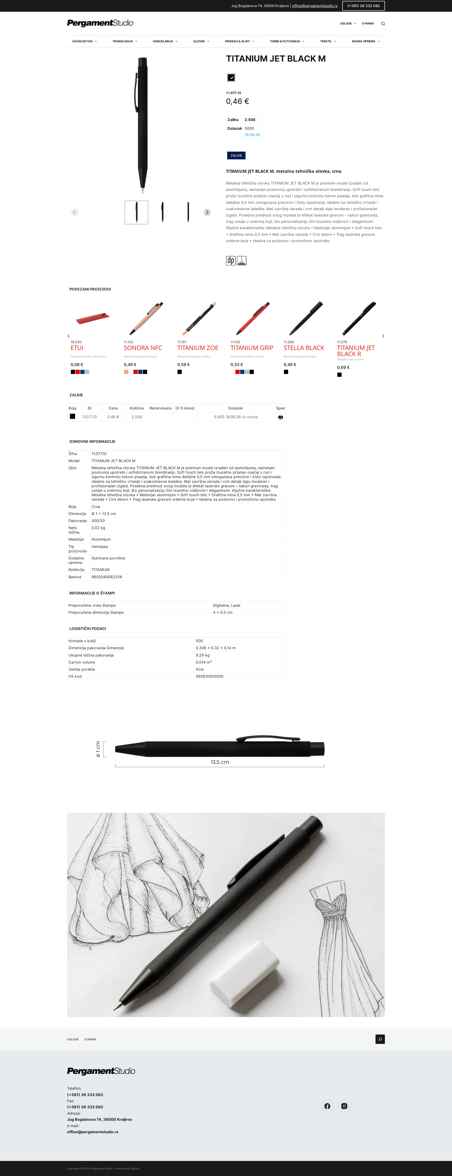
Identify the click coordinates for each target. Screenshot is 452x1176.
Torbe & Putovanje (285, 41)
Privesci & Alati (237, 41)
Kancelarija (163, 41)
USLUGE (346, 23)
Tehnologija (123, 41)
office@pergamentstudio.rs (315, 6)
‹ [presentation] (68, 335)
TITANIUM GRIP (252, 347)
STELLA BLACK (304, 347)
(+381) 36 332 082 (363, 6)
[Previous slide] (74, 212)
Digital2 (135, 1168)
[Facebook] (327, 1106)
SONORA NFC (143, 347)
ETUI (77, 347)
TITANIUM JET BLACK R (356, 350)
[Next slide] (207, 212)
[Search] (383, 23)
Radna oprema (363, 41)
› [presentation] (383, 335)
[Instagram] (344, 1106)
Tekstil (326, 41)
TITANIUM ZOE (197, 347)
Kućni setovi (83, 41)
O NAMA (368, 23)
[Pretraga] (380, 1039)
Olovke (199, 41)
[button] (136, 212)
